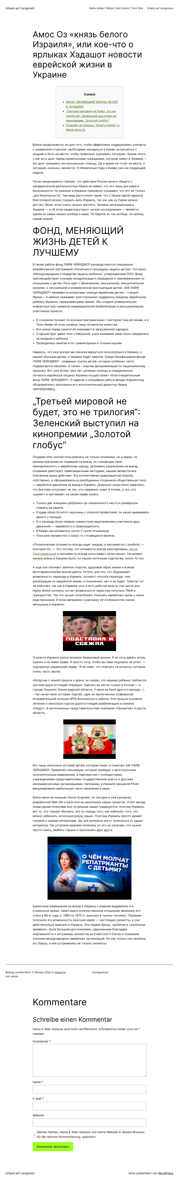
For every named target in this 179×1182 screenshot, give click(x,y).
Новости (60, 972)
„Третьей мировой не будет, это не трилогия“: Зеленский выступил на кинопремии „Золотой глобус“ (91, 115)
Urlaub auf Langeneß (20, 8)
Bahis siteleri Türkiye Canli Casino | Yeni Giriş (116, 8)
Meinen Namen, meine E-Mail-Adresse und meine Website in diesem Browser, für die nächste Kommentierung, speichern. (91, 1134)
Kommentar (42, 1041)
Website (38, 1115)
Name (38, 1082)
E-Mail (38, 1098)
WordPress (165, 1173)
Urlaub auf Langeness (160, 8)
